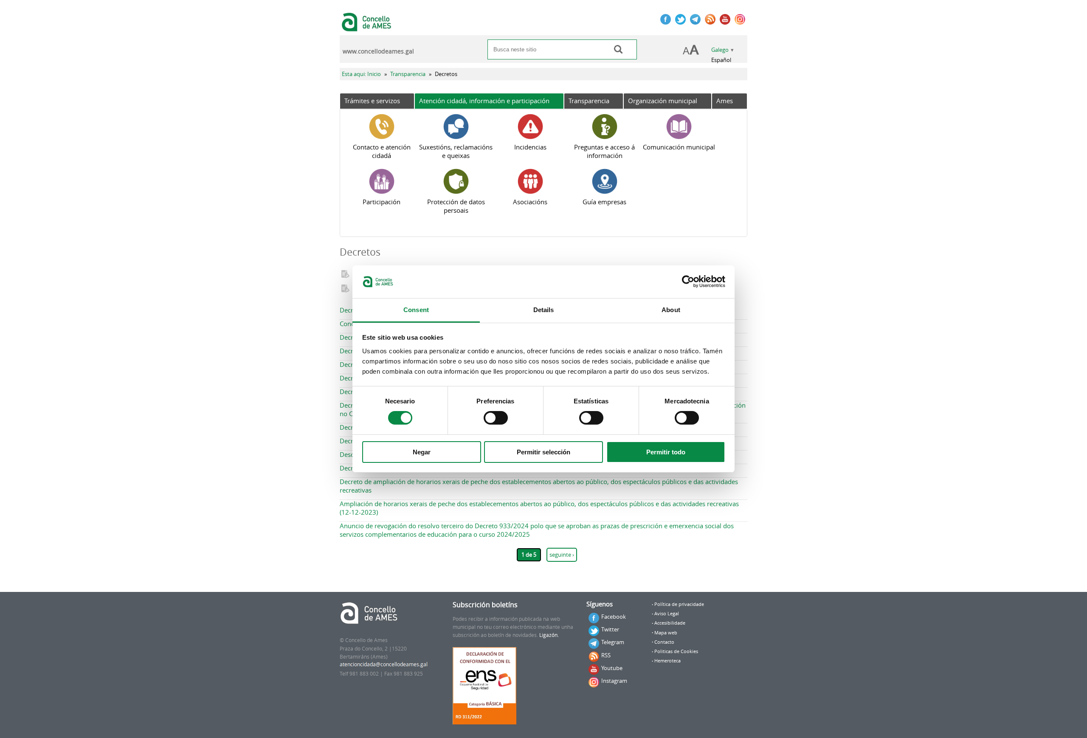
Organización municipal (662, 100)
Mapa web (665, 633)
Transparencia (407, 74)
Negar (422, 452)
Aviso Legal (666, 614)
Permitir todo (665, 452)
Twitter (610, 629)
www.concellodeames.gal (378, 51)
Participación (381, 201)
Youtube (611, 668)
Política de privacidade (679, 604)
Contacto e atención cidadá (382, 151)
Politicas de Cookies (676, 651)
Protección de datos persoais (456, 205)
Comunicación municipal (679, 147)
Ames (724, 100)
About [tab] (671, 309)
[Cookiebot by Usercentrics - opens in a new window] (688, 281)
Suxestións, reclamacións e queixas (456, 151)
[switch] (496, 418)
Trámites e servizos (372, 100)
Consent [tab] (416, 309)
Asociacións (530, 201)
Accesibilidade (669, 623)
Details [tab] (543, 309)
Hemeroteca (667, 661)
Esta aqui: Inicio (361, 74)
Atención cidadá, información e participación (484, 100)
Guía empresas (604, 201)
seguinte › (561, 554)
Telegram (612, 642)
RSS (606, 655)
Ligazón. (549, 635)
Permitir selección (543, 452)
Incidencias (530, 147)
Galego (720, 50)
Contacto (664, 642)
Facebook (613, 616)
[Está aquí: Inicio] (367, 27)
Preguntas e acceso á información (604, 151)
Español (721, 60)
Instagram (614, 680)
